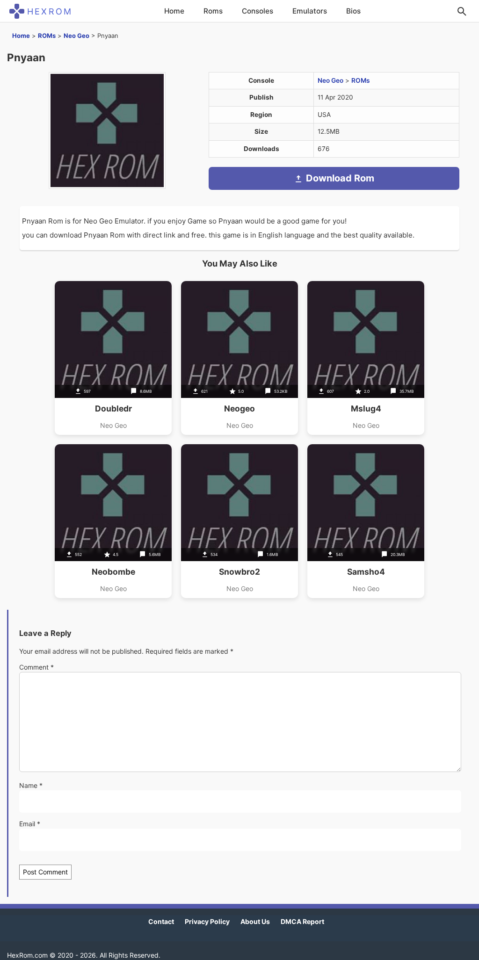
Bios (353, 11)
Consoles (257, 11)
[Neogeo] (239, 358)
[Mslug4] (365, 358)
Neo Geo (76, 35)
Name (31, 785)
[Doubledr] (113, 358)
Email (29, 824)
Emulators (309, 11)
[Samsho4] (365, 521)
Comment (36, 667)
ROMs (47, 35)
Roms (213, 11)
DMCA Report (302, 921)
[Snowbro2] (239, 521)
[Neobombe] (113, 521)
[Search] (462, 11)
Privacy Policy (207, 921)
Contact (161, 921)
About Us (255, 921)
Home (174, 11)
